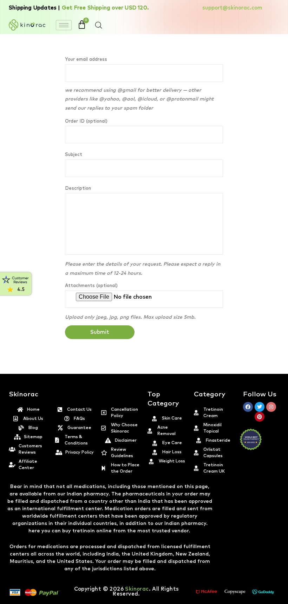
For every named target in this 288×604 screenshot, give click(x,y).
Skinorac (137, 589)
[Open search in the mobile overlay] (98, 25)
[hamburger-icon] (64, 25)
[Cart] (82, 25)
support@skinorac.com (232, 8)
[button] (287, 599)
